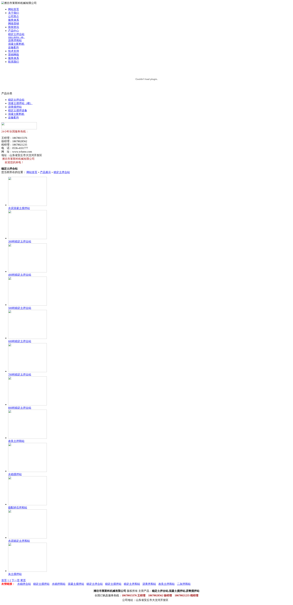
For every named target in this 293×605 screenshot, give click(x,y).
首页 (4, 580)
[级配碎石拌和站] (27, 504)
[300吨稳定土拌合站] (27, 238)
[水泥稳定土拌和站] (27, 537)
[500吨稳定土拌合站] (27, 304)
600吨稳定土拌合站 (19, 341)
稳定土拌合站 (16, 34)
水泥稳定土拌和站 (19, 540)
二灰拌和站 (184, 583)
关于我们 (13, 12)
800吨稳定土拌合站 (19, 407)
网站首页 (13, 9)
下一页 (16, 580)
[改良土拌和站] (27, 437)
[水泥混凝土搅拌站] (27, 204)
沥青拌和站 (15, 40)
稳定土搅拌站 (41, 583)
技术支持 (13, 51)
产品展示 (45, 172)
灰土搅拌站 (15, 574)
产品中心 (13, 30)
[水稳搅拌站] (27, 471)
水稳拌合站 (24, 583)
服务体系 (13, 19)
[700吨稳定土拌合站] (27, 371)
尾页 (23, 580)
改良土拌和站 (16, 441)
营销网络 (13, 54)
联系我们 (13, 61)
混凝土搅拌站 (76, 583)
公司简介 (13, 16)
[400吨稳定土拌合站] (27, 271)
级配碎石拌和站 (17, 507)
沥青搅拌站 (15, 106)
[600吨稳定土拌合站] (27, 338)
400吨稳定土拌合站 (19, 274)
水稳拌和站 (58, 583)
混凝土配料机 (16, 43)
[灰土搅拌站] (27, 570)
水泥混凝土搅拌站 (19, 208)
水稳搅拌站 (15, 474)
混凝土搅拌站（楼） (16, 37)
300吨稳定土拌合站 (19, 241)
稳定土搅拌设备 (17, 110)
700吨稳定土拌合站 (19, 374)
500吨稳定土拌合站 (19, 307)
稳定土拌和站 (132, 583)
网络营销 (13, 23)
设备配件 (13, 47)
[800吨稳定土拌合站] (27, 404)
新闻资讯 (13, 27)
